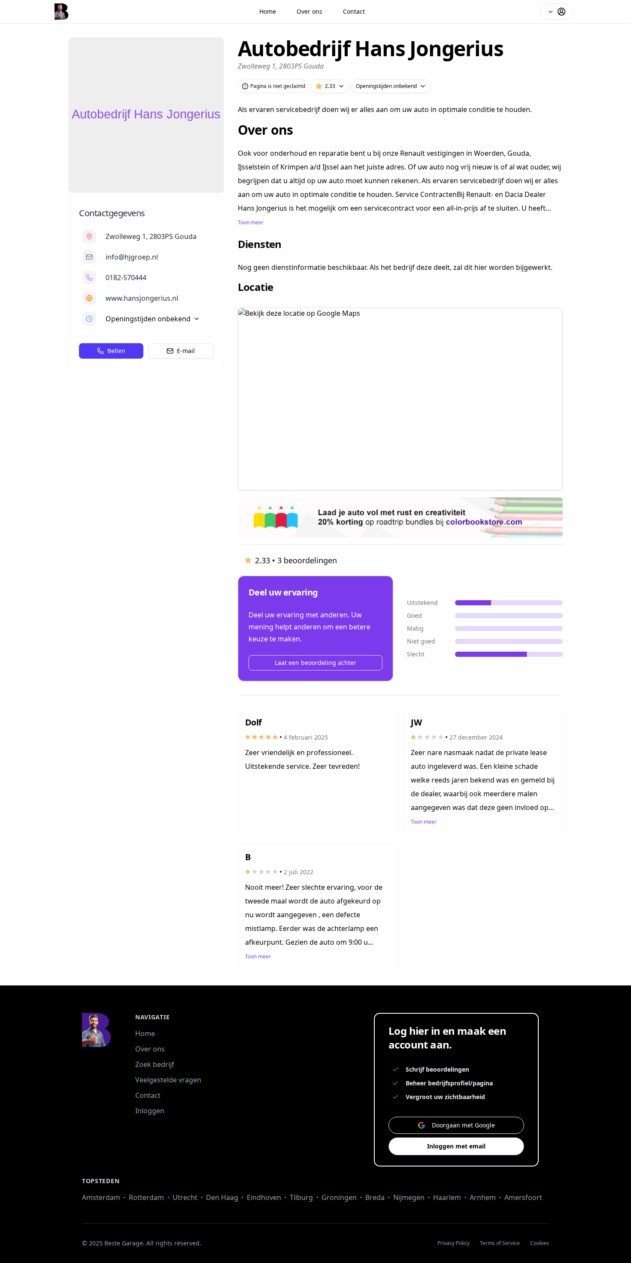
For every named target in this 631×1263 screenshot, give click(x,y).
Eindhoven (264, 1197)
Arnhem (483, 1197)
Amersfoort (523, 1197)
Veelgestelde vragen (168, 1080)
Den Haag (222, 1197)
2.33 (330, 86)
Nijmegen (409, 1197)
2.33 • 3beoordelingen (296, 560)
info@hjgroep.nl (132, 257)
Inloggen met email (456, 1146)
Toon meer (251, 222)
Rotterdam (146, 1197)
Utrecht (185, 1197)
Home (267, 11)
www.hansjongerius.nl (142, 298)
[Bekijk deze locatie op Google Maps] (400, 399)
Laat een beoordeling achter (315, 663)
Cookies (539, 1243)
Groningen (339, 1197)
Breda (375, 1197)
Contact (354, 11)
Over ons (309, 11)
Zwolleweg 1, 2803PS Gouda (151, 236)
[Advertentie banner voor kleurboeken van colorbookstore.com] (400, 517)
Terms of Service (500, 1243)
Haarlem (447, 1197)
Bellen (116, 351)
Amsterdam (101, 1197)
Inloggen (149, 1110)
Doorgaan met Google (463, 1125)
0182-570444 (126, 277)
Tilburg (301, 1197)
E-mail (186, 351)
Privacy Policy (453, 1243)
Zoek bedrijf (154, 1064)
